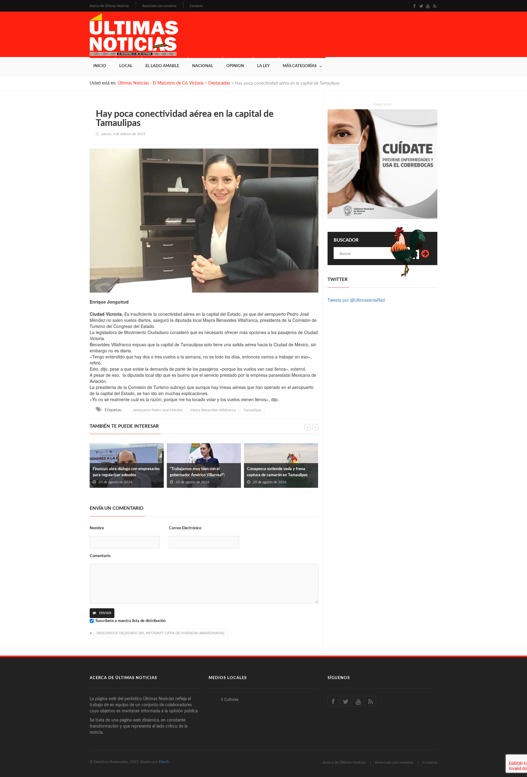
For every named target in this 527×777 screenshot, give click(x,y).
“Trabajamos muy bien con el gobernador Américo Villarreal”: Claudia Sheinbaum (120, 475)
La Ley (263, 66)
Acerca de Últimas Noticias (109, 6)
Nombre (97, 528)
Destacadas (219, 83)
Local (125, 66)
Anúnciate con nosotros (159, 6)
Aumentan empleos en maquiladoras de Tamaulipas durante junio (278, 472)
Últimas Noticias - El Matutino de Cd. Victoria (160, 83)
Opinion (235, 66)
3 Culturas (230, 699)
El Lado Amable (162, 66)
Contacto (196, 6)
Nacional (202, 66)
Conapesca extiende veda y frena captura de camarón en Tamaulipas (200, 472)
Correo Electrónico (185, 528)
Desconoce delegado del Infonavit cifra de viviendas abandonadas (160, 632)
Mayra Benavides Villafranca (213, 410)
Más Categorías (300, 66)
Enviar (104, 613)
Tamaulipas (252, 410)
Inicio (99, 66)
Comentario (100, 556)
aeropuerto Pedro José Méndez (158, 410)
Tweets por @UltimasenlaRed (356, 300)
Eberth (164, 762)
